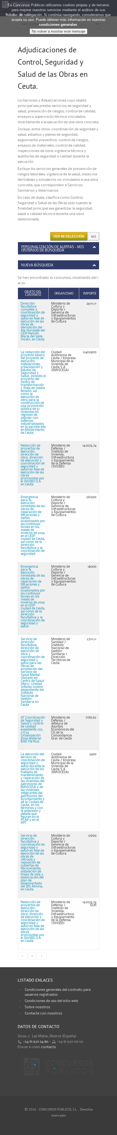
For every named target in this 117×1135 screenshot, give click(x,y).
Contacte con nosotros (43, 1013)
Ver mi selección (68, 236)
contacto (48, 1047)
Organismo (63, 293)
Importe (89, 293)
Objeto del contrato (33, 293)
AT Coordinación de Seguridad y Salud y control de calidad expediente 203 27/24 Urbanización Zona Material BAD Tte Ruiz (33, 729)
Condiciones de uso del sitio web (51, 1001)
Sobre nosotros (37, 1007)
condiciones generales (58, 25)
